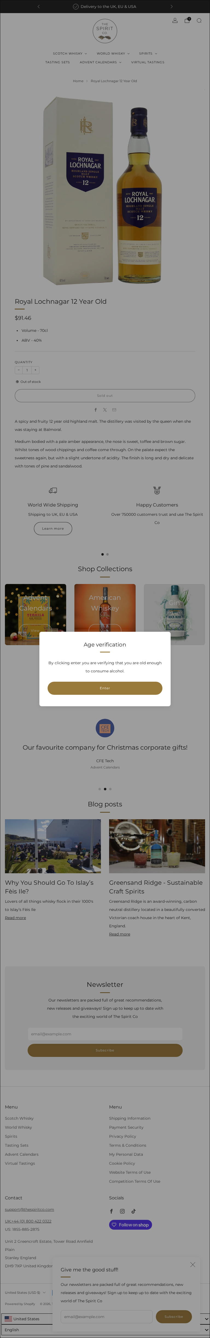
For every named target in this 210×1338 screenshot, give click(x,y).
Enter (105, 688)
